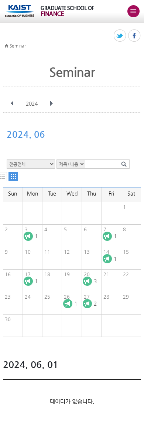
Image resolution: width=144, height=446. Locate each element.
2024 (32, 103)
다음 (51, 103)
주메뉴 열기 (133, 11)
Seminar (18, 45)
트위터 (120, 35)
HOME (6, 46)
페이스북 (134, 35)
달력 (13, 176)
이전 (12, 103)
